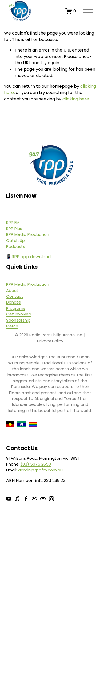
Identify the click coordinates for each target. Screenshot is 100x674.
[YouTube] (8, 498)
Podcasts (15, 246)
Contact (14, 296)
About (12, 290)
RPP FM (12, 222)
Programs (15, 308)
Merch (12, 326)
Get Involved (18, 314)
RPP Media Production (27, 234)
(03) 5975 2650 (36, 464)
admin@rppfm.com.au (40, 470)
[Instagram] (51, 498)
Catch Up (15, 240)
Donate (13, 302)
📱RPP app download (28, 257)
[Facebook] (26, 498)
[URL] (34, 498)
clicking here (75, 99)
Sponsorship (18, 320)
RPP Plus (14, 228)
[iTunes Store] (17, 498)
